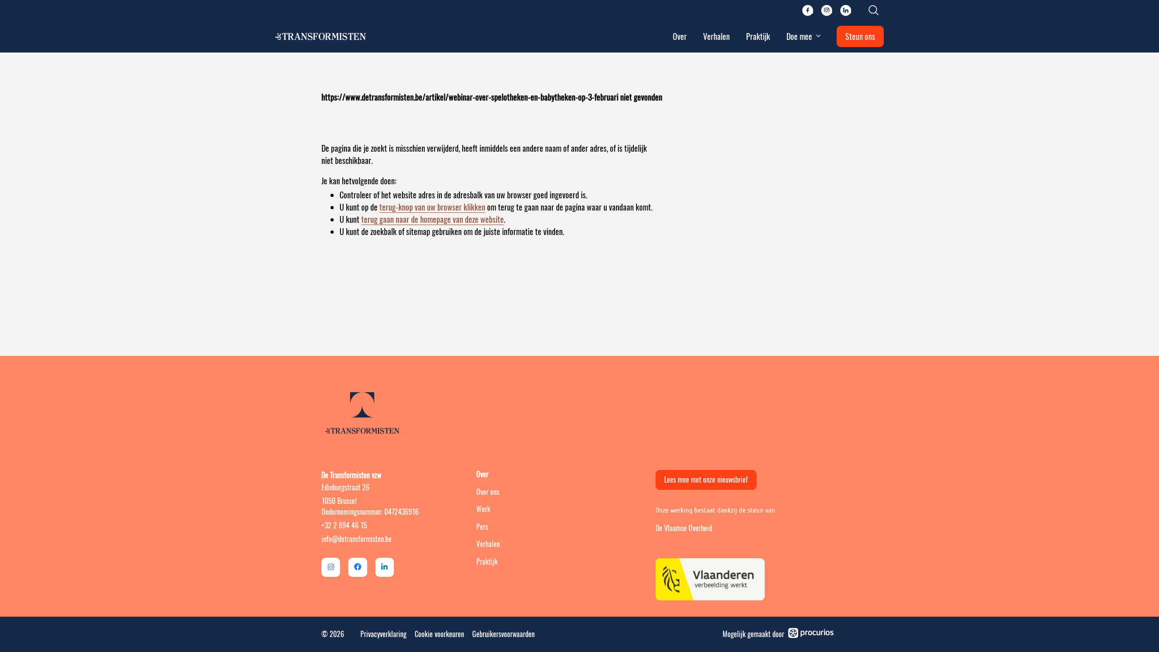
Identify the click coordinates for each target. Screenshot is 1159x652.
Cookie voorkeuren (439, 634)
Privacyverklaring (383, 634)
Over (680, 36)
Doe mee (799, 36)
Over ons (487, 492)
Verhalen (716, 36)
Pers (482, 527)
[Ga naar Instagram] (330, 567)
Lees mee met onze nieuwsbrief (706, 479)
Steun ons (860, 36)
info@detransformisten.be (356, 539)
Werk (483, 509)
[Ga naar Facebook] (357, 567)
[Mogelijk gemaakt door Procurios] (810, 634)
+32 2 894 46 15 (344, 525)
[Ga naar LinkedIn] (384, 567)
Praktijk (758, 36)
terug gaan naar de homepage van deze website (432, 219)
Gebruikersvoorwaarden (503, 634)
